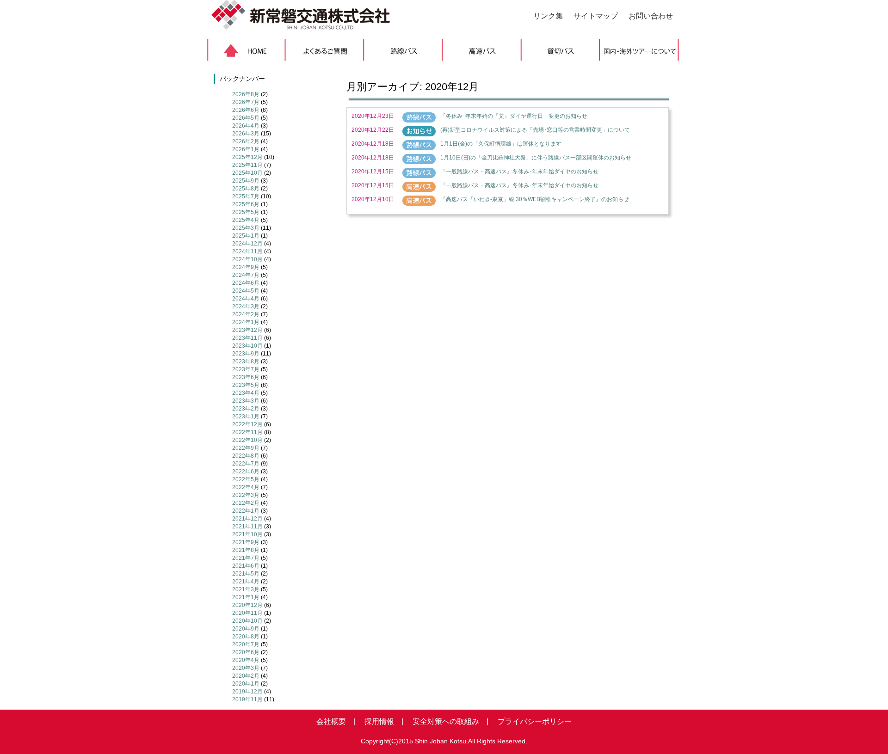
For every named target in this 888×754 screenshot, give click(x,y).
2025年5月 (245, 212)
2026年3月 (245, 133)
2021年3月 (245, 589)
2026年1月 (245, 149)
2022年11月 (247, 432)
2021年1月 (245, 597)
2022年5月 (245, 479)
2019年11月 (247, 699)
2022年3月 (245, 495)
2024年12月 (247, 243)
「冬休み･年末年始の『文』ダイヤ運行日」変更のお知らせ (513, 116)
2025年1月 (245, 236)
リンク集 (548, 16)
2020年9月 (245, 628)
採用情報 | (380, 721)
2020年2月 (245, 676)
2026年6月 (245, 110)
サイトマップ (596, 16)
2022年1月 (245, 511)
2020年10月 (247, 621)
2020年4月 (245, 660)
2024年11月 (247, 251)
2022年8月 (245, 456)
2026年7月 (245, 102)
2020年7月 (245, 644)
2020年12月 (247, 605)
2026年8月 (245, 94)
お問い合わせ (651, 16)
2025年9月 (245, 181)
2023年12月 (247, 330)
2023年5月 (245, 385)
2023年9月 (245, 353)
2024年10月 (247, 259)
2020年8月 (245, 636)
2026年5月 (245, 118)
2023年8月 (245, 361)
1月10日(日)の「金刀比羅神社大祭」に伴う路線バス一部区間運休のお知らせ (535, 157)
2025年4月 (245, 220)
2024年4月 (245, 298)
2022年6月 (245, 471)
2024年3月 (245, 306)
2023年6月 (245, 377)
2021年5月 (245, 573)
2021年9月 (245, 542)
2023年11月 (247, 338)
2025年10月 (247, 173)
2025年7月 (245, 196)
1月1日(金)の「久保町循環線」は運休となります (500, 144)
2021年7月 (245, 558)
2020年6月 (245, 652)
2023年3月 (245, 401)
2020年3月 (245, 668)
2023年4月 (245, 393)
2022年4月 (245, 487)
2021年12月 (247, 518)
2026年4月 (245, 126)
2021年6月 (245, 566)
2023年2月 (245, 408)
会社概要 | (335, 721)
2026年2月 (245, 141)
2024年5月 (245, 291)
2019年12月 (247, 691)
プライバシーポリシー (531, 721)
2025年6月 (245, 204)
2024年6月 (245, 283)
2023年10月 (247, 346)
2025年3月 (245, 228)
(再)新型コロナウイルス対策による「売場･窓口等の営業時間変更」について (535, 130)
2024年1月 (245, 322)
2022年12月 (247, 424)
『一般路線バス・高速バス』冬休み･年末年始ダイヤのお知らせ (519, 171)
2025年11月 (247, 165)
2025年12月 (247, 157)
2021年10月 (247, 534)
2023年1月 (245, 416)
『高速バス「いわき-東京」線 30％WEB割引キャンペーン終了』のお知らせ (534, 199)
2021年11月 (247, 526)
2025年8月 (245, 188)
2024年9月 (245, 267)
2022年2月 (245, 503)
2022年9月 (245, 448)
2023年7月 (245, 369)
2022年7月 (245, 463)
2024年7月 (245, 275)
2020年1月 (245, 683)
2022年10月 (247, 440)
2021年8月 (245, 550)
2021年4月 (245, 581)
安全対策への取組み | (446, 721)
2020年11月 (247, 613)
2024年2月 (245, 314)
